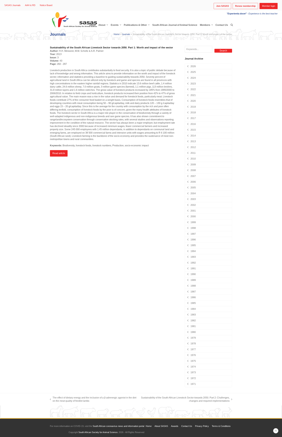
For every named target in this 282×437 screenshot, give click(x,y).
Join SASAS (222, 6)
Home (117, 34)
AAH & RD (30, 5)
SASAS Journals (12, 5)
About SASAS (161, 426)
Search (223, 50)
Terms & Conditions (221, 426)
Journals (126, 34)
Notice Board (46, 5)
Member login (268, 6)
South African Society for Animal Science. (98, 432)
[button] (231, 25)
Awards (174, 426)
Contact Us (186, 426)
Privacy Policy (202, 426)
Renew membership (245, 6)
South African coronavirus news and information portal (118, 426)
